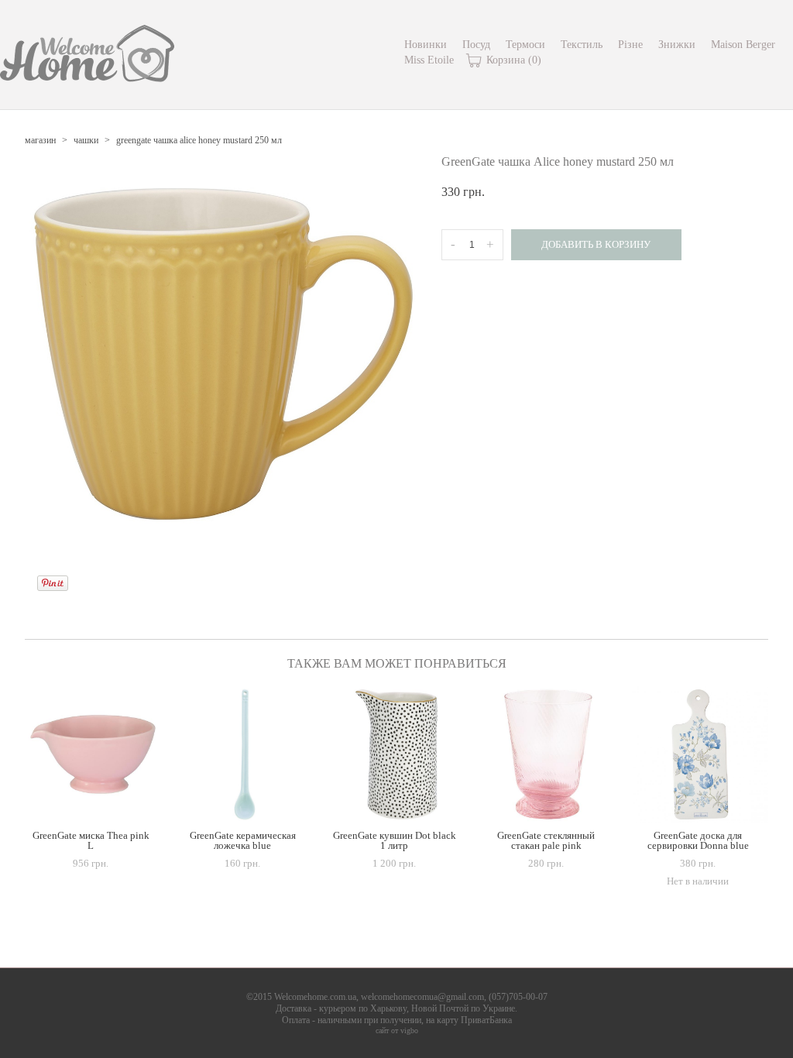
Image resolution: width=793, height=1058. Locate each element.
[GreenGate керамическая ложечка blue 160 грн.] (245, 754)
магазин (40, 140)
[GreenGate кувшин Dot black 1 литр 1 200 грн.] (396, 754)
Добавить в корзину (596, 244)
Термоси (525, 44)
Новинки (425, 44)
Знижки (676, 44)
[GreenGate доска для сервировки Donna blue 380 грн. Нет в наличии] (700, 754)
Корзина (512, 60)
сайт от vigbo (397, 1030)
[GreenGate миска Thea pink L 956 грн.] (93, 754)
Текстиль (581, 44)
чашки (86, 140)
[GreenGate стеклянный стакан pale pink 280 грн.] (548, 754)
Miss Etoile (429, 60)
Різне (630, 44)
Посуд (476, 44)
